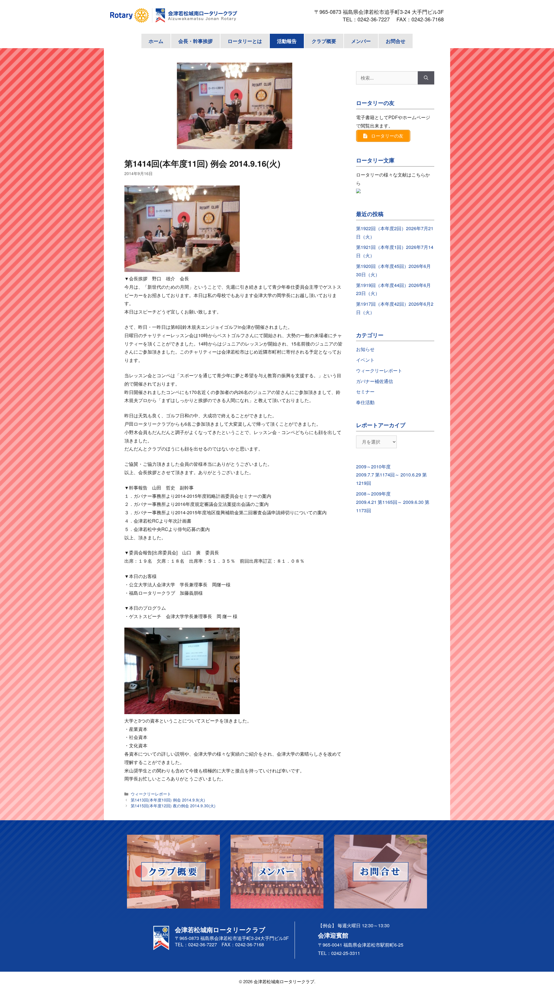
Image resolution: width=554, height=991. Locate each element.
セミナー (365, 391)
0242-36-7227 (376, 19)
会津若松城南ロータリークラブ (284, 981)
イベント (365, 359)
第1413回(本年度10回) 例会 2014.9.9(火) (168, 800)
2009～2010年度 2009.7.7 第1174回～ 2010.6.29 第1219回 (391, 475)
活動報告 (287, 40)
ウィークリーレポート (151, 794)
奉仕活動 (365, 402)
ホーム (156, 40)
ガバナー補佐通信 (374, 381)
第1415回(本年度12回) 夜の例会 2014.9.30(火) (173, 805)
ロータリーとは (245, 40)
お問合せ (395, 40)
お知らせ (365, 349)
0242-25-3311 (345, 953)
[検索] (426, 78)
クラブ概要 (324, 40)
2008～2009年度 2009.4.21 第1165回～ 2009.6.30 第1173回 (392, 502)
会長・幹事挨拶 (195, 40)
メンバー (361, 40)
